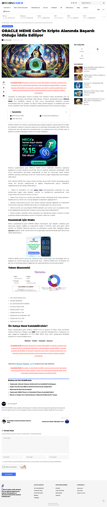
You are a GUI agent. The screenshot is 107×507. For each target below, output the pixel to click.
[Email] (4, 96)
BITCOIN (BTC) (87, 71)
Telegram (42, 341)
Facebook (26, 364)
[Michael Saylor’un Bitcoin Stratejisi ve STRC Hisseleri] (78, 77)
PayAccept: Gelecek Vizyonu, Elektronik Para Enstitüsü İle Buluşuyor (33, 384)
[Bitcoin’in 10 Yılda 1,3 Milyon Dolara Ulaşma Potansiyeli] (78, 93)
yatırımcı (11, 230)
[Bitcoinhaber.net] (12, 3)
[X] (74, 3)
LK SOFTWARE (56, 505)
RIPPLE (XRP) (86, 104)
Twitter (34, 341)
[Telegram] (76, 3)
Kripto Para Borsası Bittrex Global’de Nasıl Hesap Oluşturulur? (31, 386)
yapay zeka (38, 190)
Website (28, 341)
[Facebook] (72, 3)
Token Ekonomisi (17, 118)
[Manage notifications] (103, 500)
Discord (49, 341)
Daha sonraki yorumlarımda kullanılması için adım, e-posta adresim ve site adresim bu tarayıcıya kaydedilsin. (32, 461)
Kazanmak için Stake (18, 115)
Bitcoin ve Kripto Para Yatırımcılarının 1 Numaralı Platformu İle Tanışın (33, 395)
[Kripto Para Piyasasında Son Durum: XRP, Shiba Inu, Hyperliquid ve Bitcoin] (78, 101)
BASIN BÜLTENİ (7, 26)
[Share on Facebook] (4, 88)
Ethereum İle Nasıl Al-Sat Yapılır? (21, 389)
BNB (33, 332)
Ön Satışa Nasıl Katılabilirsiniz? (50, 116)
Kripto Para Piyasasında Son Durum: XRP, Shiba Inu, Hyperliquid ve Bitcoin (94, 100)
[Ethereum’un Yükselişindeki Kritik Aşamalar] (78, 85)
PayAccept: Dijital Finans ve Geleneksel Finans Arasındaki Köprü (32, 392)
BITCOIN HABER (8, 40)
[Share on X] (4, 92)
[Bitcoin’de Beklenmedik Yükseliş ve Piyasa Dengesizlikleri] (78, 69)
